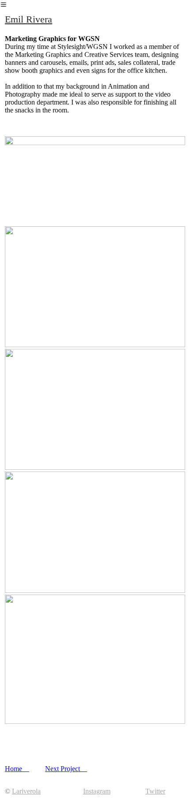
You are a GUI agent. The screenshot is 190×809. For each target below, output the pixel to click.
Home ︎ (17, 768)
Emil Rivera (28, 19)
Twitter (155, 791)
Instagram (96, 791)
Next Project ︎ (66, 768)
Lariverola (26, 791)
